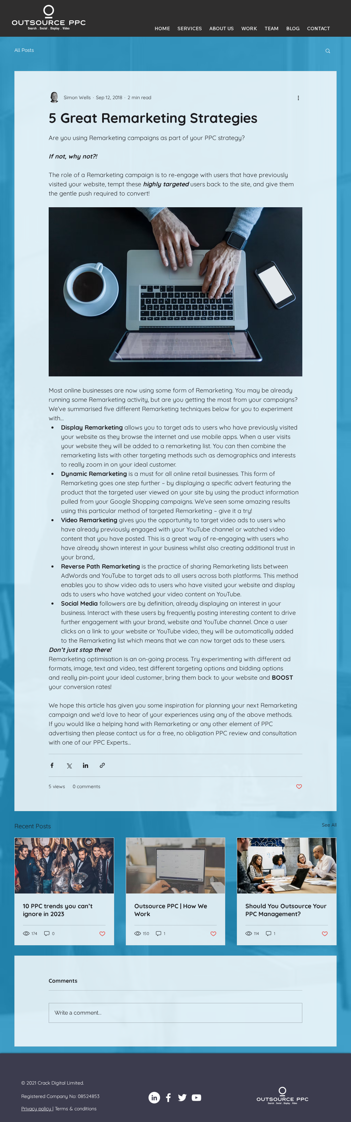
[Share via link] (102, 765)
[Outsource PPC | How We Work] (175, 865)
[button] (328, 50)
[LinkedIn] (154, 1097)
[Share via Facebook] (52, 765)
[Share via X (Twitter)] (68, 765)
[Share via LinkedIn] (85, 765)
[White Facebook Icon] (168, 1097)
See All (329, 825)
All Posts (24, 50)
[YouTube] (196, 1097)
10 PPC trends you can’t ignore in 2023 (58, 910)
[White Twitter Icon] (182, 1097)
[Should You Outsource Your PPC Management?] (286, 865)
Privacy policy (36, 1109)
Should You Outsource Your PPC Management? (286, 910)
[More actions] (298, 97)
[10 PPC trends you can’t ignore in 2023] (64, 865)
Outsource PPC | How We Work (170, 910)
